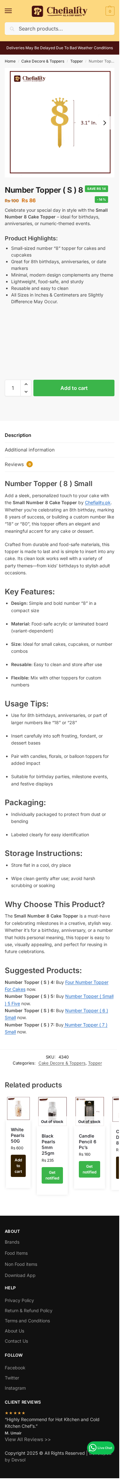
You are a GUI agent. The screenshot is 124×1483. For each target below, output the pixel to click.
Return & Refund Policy (28, 1310)
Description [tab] (18, 435)
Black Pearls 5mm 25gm (48, 1144)
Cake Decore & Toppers (42, 61)
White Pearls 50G (17, 1135)
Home (10, 61)
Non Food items (21, 1264)
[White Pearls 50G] (18, 1108)
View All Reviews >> (28, 1439)
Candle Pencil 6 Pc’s (87, 1141)
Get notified (52, 1175)
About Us (14, 1330)
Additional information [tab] (30, 450)
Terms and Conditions (27, 1320)
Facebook (15, 1367)
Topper (76, 61)
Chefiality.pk (98, 502)
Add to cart (74, 388)
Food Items (16, 1253)
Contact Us (16, 1341)
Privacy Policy (19, 1300)
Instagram (15, 1388)
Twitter (12, 1377)
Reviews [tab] (18, 464)
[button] (109, 11)
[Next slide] (104, 123)
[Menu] (14, 11)
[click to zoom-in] (59, 122)
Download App (20, 1275)
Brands (12, 1242)
